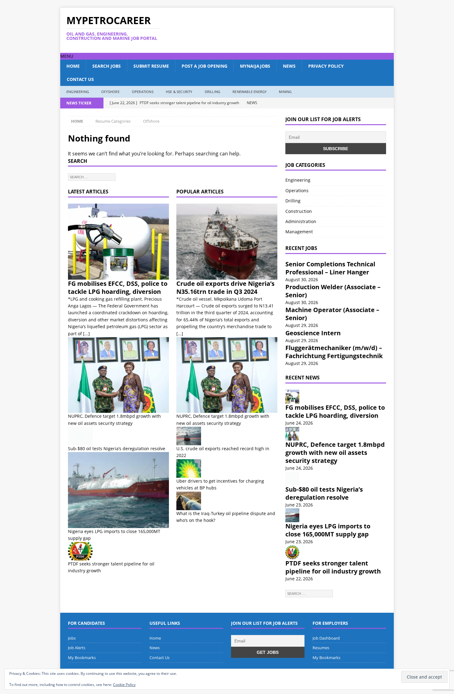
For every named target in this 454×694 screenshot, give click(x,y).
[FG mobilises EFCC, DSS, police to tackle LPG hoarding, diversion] (118, 242)
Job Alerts (76, 647)
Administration (300, 221)
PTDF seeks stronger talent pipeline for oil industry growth (333, 567)
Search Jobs (106, 66)
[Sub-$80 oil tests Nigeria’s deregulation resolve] (118, 436)
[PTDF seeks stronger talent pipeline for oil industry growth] (118, 551)
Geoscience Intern (313, 333)
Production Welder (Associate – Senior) (332, 291)
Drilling (213, 91)
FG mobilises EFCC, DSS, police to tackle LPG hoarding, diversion (117, 287)
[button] (66, 56)
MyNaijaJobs (255, 66)
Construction (298, 211)
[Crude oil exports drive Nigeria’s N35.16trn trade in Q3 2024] (226, 242)
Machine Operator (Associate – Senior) (332, 314)
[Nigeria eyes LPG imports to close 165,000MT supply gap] (118, 490)
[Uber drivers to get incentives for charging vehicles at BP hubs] (226, 468)
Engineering (77, 91)
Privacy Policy (326, 66)
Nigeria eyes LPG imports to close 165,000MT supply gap (327, 530)
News (289, 66)
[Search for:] (92, 176)
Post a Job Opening (204, 66)
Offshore (110, 91)
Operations (142, 91)
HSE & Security (179, 91)
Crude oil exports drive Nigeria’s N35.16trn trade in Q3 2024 (225, 287)
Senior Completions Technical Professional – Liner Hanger (330, 268)
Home (73, 66)
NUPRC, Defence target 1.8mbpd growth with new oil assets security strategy (335, 452)
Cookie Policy (124, 684)
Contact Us (80, 79)
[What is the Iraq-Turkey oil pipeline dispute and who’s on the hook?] (226, 501)
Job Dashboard (326, 638)
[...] (86, 333)
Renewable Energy (250, 91)
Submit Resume (151, 66)
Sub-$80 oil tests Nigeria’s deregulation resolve (116, 448)
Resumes (321, 647)
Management (299, 232)
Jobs (72, 638)
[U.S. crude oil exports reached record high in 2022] (226, 436)
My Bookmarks (82, 657)
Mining (285, 91)
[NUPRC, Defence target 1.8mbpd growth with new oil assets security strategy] (118, 375)
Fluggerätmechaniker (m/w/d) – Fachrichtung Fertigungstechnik (334, 352)
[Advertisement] (286, 30)
